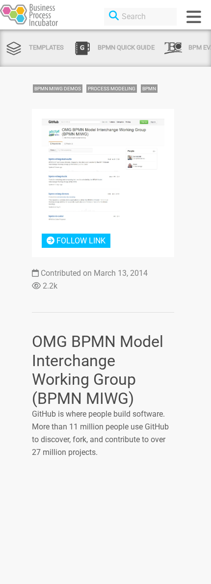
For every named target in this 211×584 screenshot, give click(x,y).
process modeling (111, 88)
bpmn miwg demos (57, 88)
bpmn (149, 88)
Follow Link (80, 240)
